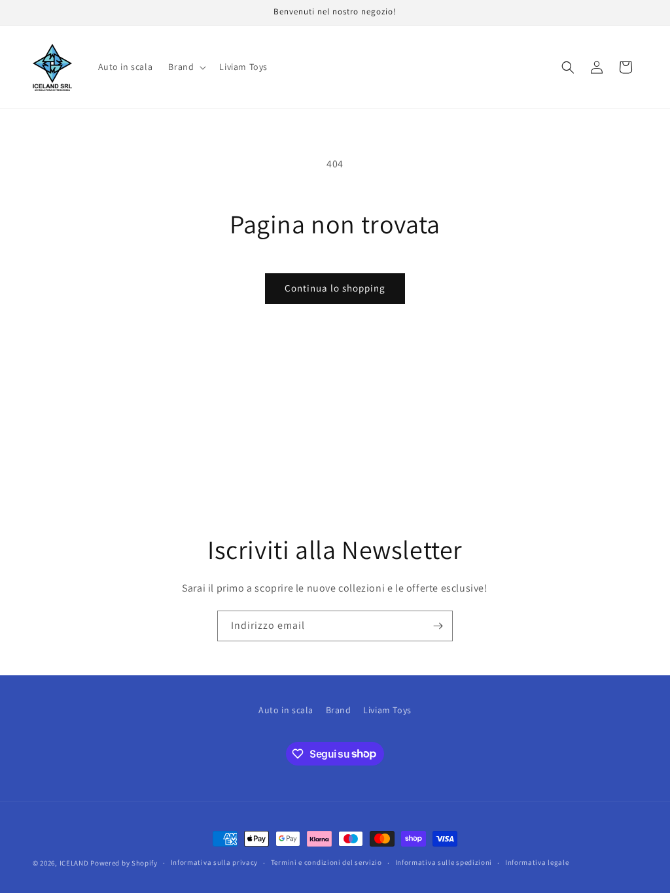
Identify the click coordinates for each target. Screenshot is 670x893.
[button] (185, 66)
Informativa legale (537, 862)
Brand (338, 710)
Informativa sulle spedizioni (444, 862)
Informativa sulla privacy (214, 862)
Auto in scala (285, 710)
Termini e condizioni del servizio (326, 862)
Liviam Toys (387, 710)
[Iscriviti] (437, 626)
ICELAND (74, 863)
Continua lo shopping (335, 288)
